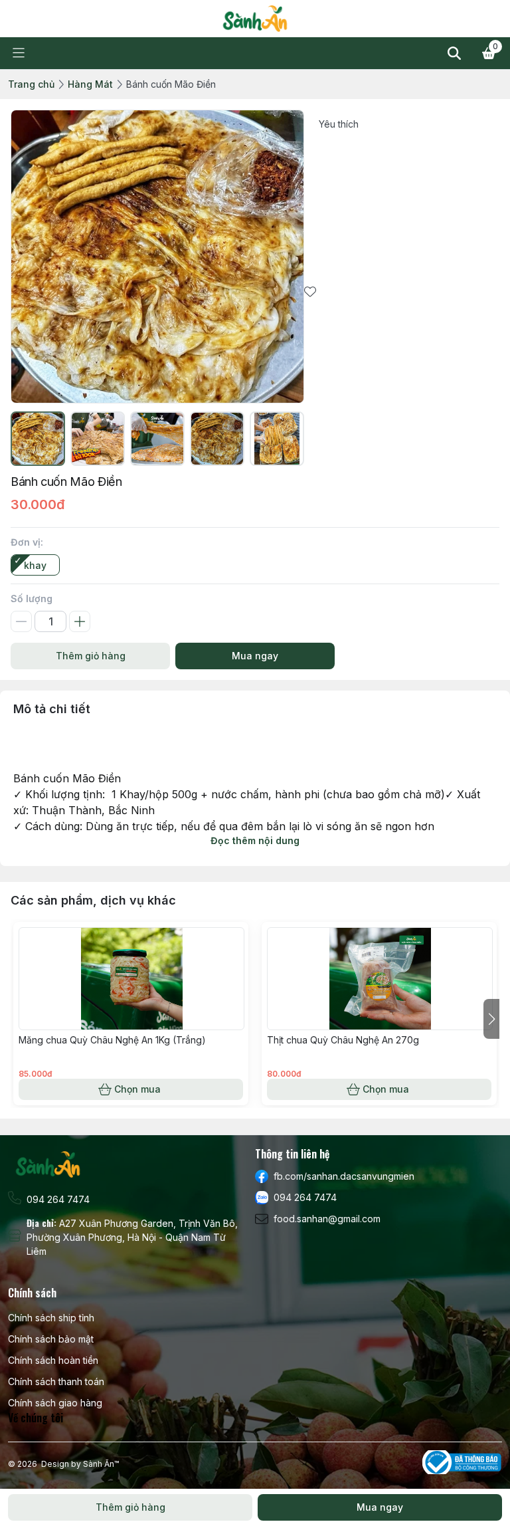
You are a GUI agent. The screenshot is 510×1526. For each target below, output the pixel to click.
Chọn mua (137, 1089)
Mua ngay (255, 655)
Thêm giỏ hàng (91, 655)
